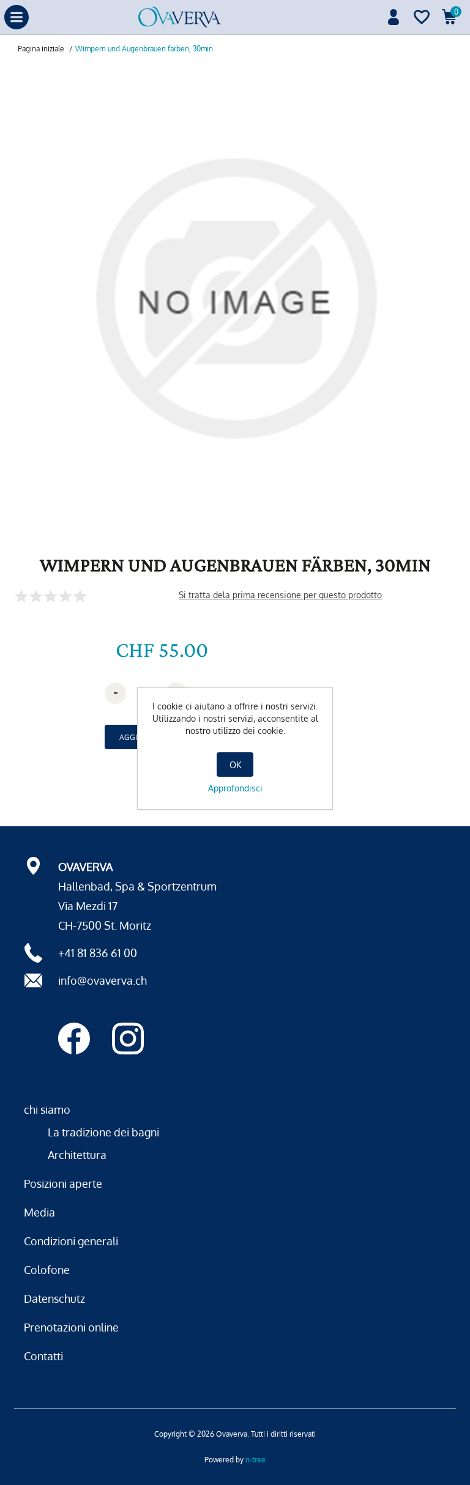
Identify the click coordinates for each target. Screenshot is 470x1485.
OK (235, 765)
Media (39, 1212)
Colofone (47, 1269)
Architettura (77, 1154)
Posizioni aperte (63, 1183)
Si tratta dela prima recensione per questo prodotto (280, 595)
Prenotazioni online (71, 1327)
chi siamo (47, 1109)
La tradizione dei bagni (103, 1132)
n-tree (255, 1459)
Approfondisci (235, 788)
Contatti (43, 1356)
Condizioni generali (71, 1241)
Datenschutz (54, 1298)
